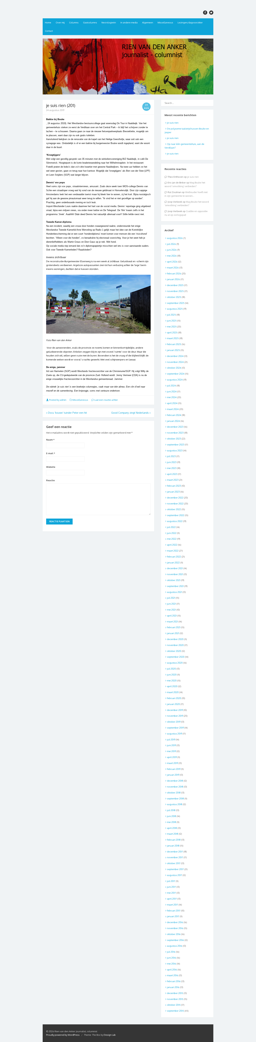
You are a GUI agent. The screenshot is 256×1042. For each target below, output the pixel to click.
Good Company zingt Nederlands (131, 412)
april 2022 (172, 544)
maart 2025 (173, 338)
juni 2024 (172, 391)
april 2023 (172, 474)
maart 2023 (173, 479)
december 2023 (175, 426)
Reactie (50, 480)
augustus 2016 (174, 945)
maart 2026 (173, 267)
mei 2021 (171, 609)
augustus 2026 (175, 238)
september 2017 (175, 869)
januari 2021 (173, 633)
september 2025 (175, 303)
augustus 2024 (175, 379)
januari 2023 (173, 491)
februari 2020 (174, 698)
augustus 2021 (174, 592)
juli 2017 (171, 881)
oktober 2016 (174, 934)
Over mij (60, 22)
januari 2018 (173, 845)
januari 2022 (173, 562)
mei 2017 (171, 892)
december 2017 (175, 851)
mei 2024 (172, 397)
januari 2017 (173, 916)
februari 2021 (173, 627)
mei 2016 (171, 963)
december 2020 (175, 639)
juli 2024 (171, 385)
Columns (74, 22)
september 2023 (175, 444)
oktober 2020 (174, 651)
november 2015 (175, 999)
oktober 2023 (174, 438)
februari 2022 (174, 556)
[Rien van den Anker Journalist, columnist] (128, 66)
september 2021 (175, 586)
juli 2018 (171, 810)
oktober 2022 (174, 509)
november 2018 (175, 786)
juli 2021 (171, 597)
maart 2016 (172, 975)
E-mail (50, 453)
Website (50, 466)
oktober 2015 (174, 1004)
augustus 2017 (174, 875)
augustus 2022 (175, 521)
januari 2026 (173, 279)
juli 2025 (171, 314)
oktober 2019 (173, 721)
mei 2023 (171, 468)
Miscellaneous (165, 22)
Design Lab (110, 1034)
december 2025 (175, 285)
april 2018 (172, 828)
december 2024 (175, 356)
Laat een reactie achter (106, 399)
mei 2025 (172, 326)
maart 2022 (173, 550)
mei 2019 (171, 751)
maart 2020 (173, 692)
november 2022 (175, 503)
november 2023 (175, 432)
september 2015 (175, 1010)
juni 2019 (171, 745)
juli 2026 (171, 244)
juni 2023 (171, 462)
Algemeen (147, 22)
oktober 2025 (174, 297)
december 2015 (175, 993)
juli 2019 (171, 739)
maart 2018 (172, 833)
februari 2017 (173, 910)
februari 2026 (174, 273)
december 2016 (175, 922)
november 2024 (175, 362)
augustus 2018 (174, 804)
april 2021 (172, 615)
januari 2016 (173, 987)
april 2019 (172, 757)
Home (48, 22)
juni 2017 (171, 886)
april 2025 (172, 332)
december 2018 (175, 780)
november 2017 (175, 857)
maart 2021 (172, 621)
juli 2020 (171, 668)
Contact (49, 30)
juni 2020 (172, 674)
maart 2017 (172, 904)
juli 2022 (171, 527)
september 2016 (175, 940)
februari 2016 (174, 981)
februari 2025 (174, 344)
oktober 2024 (174, 367)
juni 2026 (172, 249)
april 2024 (172, 403)
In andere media (129, 22)
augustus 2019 (174, 733)
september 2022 (175, 515)
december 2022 (175, 497)
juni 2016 (171, 957)
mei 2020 (172, 680)
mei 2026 (172, 255)
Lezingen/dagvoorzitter (190, 22)
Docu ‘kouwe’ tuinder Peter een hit (66, 412)
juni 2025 (172, 320)
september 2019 (175, 727)
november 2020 (175, 645)
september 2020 (175, 656)
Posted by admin (58, 399)
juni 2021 (171, 603)
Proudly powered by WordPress (63, 1034)
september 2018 (175, 798)
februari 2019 (173, 769)
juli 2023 (171, 456)
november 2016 (175, 928)
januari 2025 (173, 350)
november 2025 (175, 291)
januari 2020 (173, 704)
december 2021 (175, 568)
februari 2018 (174, 839)
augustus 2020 (175, 662)
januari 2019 (173, 774)
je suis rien (173, 122)
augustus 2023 (175, 450)
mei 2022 (171, 538)
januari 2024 (173, 421)
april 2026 (172, 261)
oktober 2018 (174, 792)
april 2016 (172, 969)
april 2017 (172, 898)
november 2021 (175, 574)
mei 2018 (171, 822)
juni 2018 (171, 816)
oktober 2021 (173, 580)
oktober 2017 (173, 863)
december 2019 (175, 710)
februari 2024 (174, 415)
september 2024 (175, 373)
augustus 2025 (175, 308)
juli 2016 (171, 951)
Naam (50, 439)
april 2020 (172, 686)
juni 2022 (171, 533)
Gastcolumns (90, 22)
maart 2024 (173, 409)
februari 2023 (174, 485)
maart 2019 (172, 763)
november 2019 (175, 715)
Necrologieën (109, 22)
